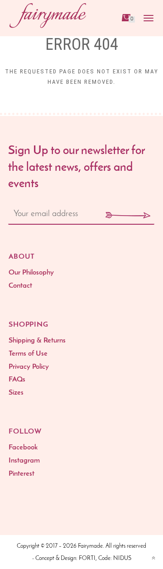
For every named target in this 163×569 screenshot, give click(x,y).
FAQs (17, 379)
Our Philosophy (31, 272)
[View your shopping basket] (125, 17)
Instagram (24, 460)
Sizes (16, 392)
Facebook (23, 447)
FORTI (87, 558)
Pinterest (21, 473)
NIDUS (122, 558)
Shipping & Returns (37, 340)
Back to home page (81, 108)
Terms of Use (28, 353)
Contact (20, 285)
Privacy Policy (29, 367)
